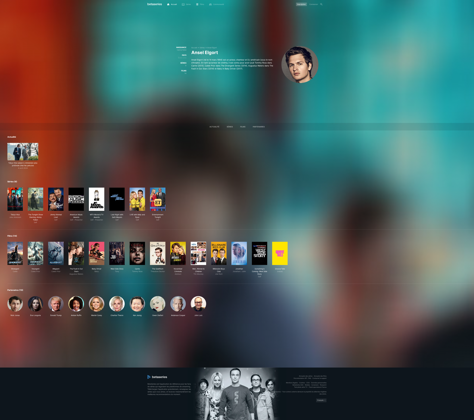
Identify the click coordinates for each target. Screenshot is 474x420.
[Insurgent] (35, 253)
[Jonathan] (239, 253)
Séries (202, 48)
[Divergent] (15, 253)
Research (323, 385)
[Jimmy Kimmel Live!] (56, 199)
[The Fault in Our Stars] (76, 253)
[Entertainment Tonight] (157, 199)
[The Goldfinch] (157, 253)
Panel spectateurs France (317, 387)
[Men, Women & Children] (198, 253)
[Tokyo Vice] (15, 199)
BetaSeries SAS (298, 385)
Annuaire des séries (305, 376)
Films (242, 127)
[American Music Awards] (76, 199)
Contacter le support (319, 378)
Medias (307, 385)
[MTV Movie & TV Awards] (96, 199)
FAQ (309, 378)
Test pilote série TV (300, 387)
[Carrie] (137, 253)
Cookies (302, 383)
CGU (308, 383)
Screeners (314, 385)
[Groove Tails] (280, 253)
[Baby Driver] (96, 253)
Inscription (301, 4)
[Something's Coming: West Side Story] (259, 253)
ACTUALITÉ (214, 127)
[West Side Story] (117, 253)
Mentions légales (292, 383)
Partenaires (259, 127)
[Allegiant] (56, 253)
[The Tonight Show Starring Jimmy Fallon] (35, 199)
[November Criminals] (178, 253)
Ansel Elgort (212, 48)
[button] (22, 156)
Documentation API (300, 378)
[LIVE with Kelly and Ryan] (137, 199)
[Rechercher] (321, 4)
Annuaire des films (320, 376)
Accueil (194, 48)
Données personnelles (318, 383)
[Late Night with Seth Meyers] (117, 199)
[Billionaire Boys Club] (219, 253)
